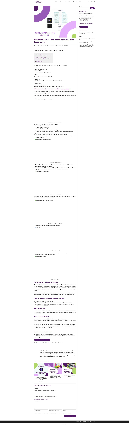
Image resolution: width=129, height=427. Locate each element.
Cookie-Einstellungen (64, 424)
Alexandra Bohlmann (82, 41)
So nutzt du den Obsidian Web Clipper (69, 376)
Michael (36, 388)
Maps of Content (38, 83)
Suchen (80, 6)
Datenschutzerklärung (79, 421)
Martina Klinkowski (39, 45)
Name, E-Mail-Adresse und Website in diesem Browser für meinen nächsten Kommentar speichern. (53, 413)
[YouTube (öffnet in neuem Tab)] (94, 1)
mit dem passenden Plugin (56, 80)
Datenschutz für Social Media (91, 421)
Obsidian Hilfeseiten (43, 254)
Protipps (53, 254)
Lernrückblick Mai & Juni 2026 (83, 20)
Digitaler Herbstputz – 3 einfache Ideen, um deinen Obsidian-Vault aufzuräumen (55, 376)
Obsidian (52, 45)
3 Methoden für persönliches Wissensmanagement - (47, 396)
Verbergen (40, 54)
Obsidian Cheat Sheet (59, 342)
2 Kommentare (58, 45)
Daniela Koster (81, 32)
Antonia (80, 38)
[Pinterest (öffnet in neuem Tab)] (91, 1)
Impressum (84, 421)
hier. (64, 356)
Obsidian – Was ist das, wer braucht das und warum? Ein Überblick (41, 378)
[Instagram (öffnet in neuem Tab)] (92, 1)
